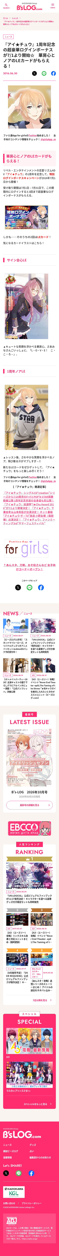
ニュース (15, 18)
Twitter (32, 135)
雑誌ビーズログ (10, 1151)
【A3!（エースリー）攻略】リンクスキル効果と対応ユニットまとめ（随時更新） (17, 937)
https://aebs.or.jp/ (30, 1238)
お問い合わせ (9, 1203)
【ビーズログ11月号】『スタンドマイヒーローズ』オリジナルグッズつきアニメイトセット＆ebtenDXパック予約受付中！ (15, 645)
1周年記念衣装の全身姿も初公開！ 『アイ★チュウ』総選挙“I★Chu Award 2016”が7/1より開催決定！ (28, 504)
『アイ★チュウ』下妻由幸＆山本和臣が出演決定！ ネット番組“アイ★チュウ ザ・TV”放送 (28, 511)
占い (32, 1151)
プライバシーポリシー (32, 1203)
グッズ (33, 1144)
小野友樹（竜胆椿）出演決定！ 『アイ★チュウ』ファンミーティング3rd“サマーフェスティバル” (29, 519)
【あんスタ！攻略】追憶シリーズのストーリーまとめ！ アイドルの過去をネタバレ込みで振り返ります (42, 985)
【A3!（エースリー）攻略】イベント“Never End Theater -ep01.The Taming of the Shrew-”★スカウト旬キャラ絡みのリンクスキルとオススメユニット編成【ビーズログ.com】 (42, 937)
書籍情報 (7, 1157)
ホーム (5, 18)
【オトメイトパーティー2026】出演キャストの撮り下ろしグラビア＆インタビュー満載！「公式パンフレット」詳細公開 (15, 685)
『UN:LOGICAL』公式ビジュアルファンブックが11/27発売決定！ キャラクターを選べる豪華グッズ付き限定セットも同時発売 (43, 645)
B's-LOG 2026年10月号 (29, 792)
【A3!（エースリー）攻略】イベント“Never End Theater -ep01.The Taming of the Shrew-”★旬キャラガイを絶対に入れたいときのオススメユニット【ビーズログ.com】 (43, 688)
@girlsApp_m (48, 139)
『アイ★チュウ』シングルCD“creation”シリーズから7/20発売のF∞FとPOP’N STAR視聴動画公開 (29, 496)
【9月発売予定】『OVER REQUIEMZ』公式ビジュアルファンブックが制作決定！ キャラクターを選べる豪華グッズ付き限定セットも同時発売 (17, 977)
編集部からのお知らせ (40, 1157)
